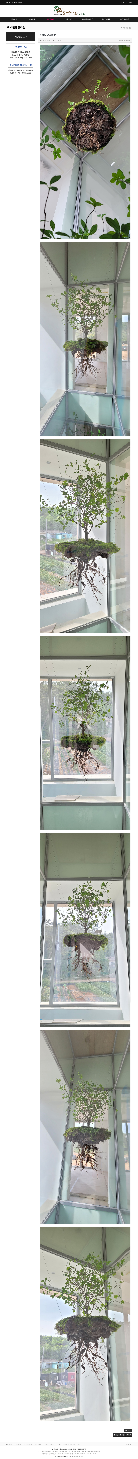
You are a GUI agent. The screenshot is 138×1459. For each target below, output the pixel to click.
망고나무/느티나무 (87, 19)
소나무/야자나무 (124, 19)
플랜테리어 (13, 19)
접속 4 (130, 2)
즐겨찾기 (8, 2)
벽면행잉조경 (50, 19)
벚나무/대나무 (106, 19)
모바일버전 (129, 1444)
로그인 (123, 2)
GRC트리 (32, 19)
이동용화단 (69, 19)
